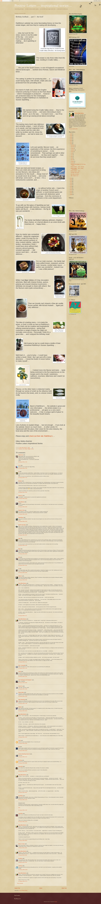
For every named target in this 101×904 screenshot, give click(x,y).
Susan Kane (20, 766)
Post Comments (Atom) (23, 890)
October (72, 148)
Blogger (55, 901)
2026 (71, 134)
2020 (71, 143)
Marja (19, 548)
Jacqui (19, 740)
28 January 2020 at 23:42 (22, 565)
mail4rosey (20, 865)
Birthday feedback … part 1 (75, 170)
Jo (18, 568)
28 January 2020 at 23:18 (22, 553)
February (72, 161)
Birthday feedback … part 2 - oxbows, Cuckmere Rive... (77, 169)
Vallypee (19, 706)
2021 (71, 142)
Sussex (32, 448)
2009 (71, 194)
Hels (19, 557)
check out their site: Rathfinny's (41, 436)
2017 (71, 181)
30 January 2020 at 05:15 (22, 771)
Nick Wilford (20, 795)
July (72, 153)
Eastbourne (20, 448)
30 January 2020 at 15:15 (22, 821)
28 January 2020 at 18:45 (22, 492)
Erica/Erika (20, 858)
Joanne (19, 671)
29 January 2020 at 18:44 (22, 743)
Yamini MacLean (21, 501)
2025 (71, 135)
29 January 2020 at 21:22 (22, 756)
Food (23, 448)
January (72, 162)
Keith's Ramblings (21, 699)
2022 (71, 140)
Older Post (64, 888)
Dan (19, 746)
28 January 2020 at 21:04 (22, 521)
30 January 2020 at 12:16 (22, 799)
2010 (71, 192)
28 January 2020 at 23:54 (22, 572)
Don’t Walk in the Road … (75, 174)
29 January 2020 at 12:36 (22, 668)
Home (40, 888)
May (72, 156)
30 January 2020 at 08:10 (22, 792)
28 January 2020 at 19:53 (22, 514)
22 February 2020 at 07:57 (22, 881)
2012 (71, 189)
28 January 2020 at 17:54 (22, 477)
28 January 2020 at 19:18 (22, 498)
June (72, 154)
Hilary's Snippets (28, 448)
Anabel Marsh (20, 517)
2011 (71, 191)
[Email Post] (32, 447)
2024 (71, 137)
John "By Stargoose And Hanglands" (25, 679)
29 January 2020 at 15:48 (22, 696)
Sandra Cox (20, 495)
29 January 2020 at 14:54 (22, 682)
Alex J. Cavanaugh (21, 665)
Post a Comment (20, 883)
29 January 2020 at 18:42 (22, 737)
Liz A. (19, 465)
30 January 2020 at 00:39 (22, 763)
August (72, 151)
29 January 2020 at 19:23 (22, 750)
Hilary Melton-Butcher (22, 583)
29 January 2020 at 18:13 (22, 710)
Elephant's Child (21, 510)
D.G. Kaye (20, 760)
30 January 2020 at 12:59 (22, 810)
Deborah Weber (21, 692)
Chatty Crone (20, 454)
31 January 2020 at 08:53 (22, 840)
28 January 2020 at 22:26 (22, 545)
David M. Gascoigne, (22, 524)
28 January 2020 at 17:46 (22, 468)
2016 (71, 183)
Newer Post (17, 888)
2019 (71, 178)
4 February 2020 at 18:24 (22, 847)
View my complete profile (73, 128)
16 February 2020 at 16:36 (22, 869)
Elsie (19, 807)
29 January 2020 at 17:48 (22, 703)
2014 (71, 186)
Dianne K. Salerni (21, 843)
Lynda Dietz (20, 813)
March (72, 159)
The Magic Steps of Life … (75, 172)
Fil (18, 471)
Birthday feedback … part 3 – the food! (77, 166)
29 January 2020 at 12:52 (22, 676)
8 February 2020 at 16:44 (22, 862)
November (73, 146)
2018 (71, 179)
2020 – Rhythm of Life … (75, 175)
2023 (71, 138)
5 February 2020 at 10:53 (22, 855)
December (73, 145)
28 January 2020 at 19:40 (22, 506)
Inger (19, 538)
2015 (71, 184)
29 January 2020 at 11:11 (22, 615)
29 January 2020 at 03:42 (22, 579)
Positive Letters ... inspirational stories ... (43, 5)
